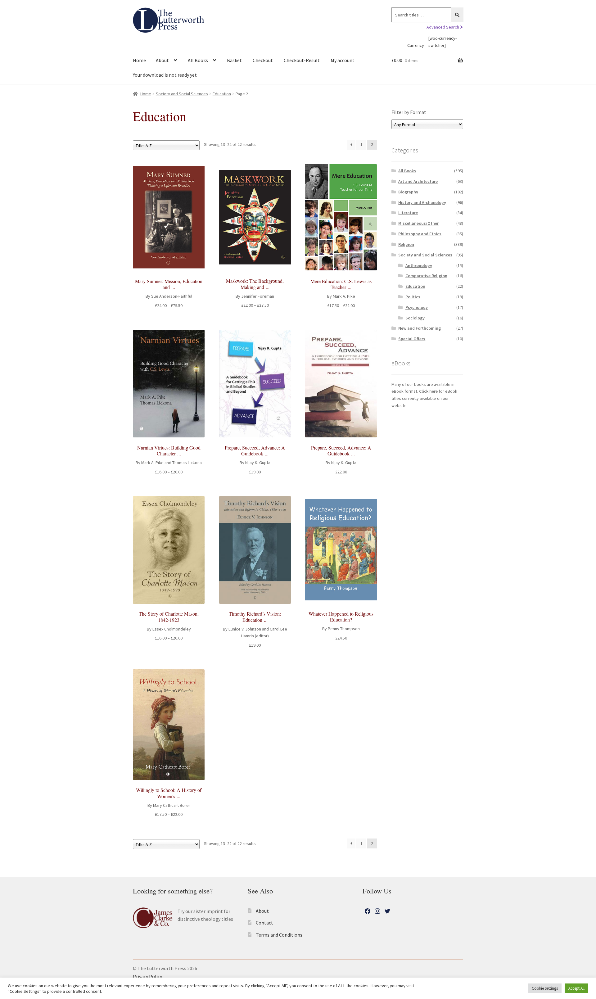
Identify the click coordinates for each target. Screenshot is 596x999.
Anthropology (418, 265)
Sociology (415, 318)
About (162, 60)
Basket (234, 60)
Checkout (263, 60)
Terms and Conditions (279, 935)
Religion (406, 244)
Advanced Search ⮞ (445, 27)
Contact (264, 923)
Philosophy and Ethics (419, 234)
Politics (412, 297)
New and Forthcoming (419, 328)
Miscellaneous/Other (418, 223)
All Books (198, 60)
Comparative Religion (426, 275)
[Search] (457, 14)
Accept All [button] (576, 988)
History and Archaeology (422, 202)
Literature (408, 212)
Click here (428, 391)
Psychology (416, 307)
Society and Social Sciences (182, 94)
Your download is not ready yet (165, 75)
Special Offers (411, 338)
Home (139, 60)
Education (222, 94)
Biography (408, 192)
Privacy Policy (147, 976)
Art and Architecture (418, 181)
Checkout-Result (302, 60)
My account (342, 60)
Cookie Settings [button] (545, 988)
